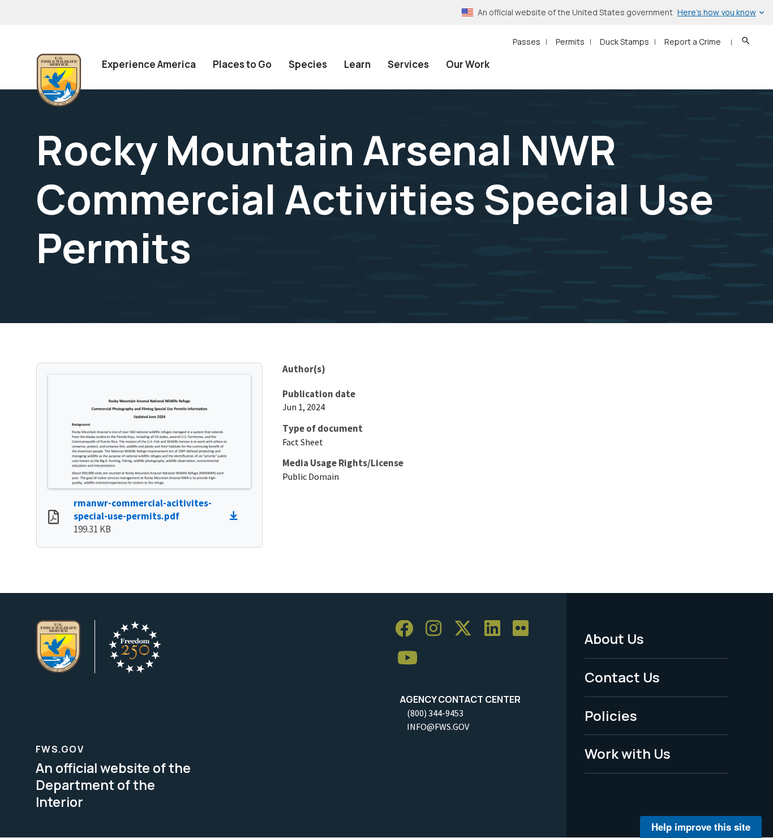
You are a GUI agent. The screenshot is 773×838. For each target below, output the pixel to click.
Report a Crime (692, 41)
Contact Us (622, 677)
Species (308, 64)
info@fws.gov (438, 726)
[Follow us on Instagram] (437, 629)
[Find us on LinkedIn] (496, 629)
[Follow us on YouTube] (411, 658)
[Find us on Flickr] (524, 629)
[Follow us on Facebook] (408, 629)
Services (408, 64)
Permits (570, 41)
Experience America (149, 64)
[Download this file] (236, 516)
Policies (611, 715)
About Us (614, 638)
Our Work (467, 64)
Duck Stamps (624, 41)
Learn (357, 64)
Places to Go (242, 64)
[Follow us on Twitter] (467, 629)
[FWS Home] (58, 80)
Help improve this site (700, 826)
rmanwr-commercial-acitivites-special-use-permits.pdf (143, 509)
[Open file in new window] (53, 518)
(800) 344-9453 (435, 713)
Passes (526, 41)
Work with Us (628, 753)
